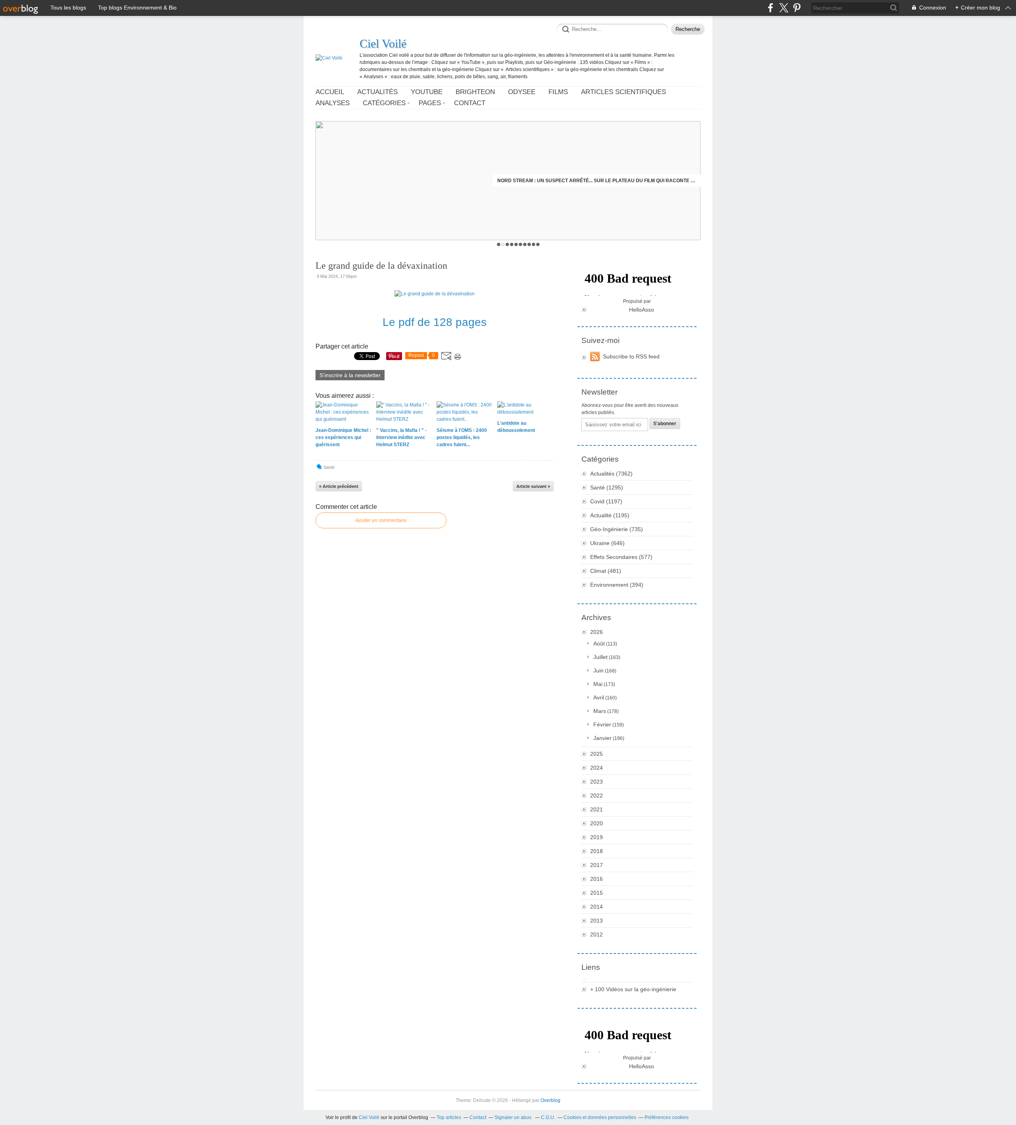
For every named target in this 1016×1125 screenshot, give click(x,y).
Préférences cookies (667, 1117)
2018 (596, 851)
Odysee (521, 92)
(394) (616, 585)
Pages (430, 103)
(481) (605, 571)
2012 (596, 934)
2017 (596, 865)
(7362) (611, 473)
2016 (596, 879)
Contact (469, 103)
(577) (621, 557)
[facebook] (770, 7)
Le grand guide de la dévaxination (381, 265)
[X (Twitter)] (784, 7)
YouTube (427, 92)
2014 (596, 906)
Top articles (449, 1117)
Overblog (550, 1100)
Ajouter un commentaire (381, 520)
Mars (599, 711)
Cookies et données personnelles (600, 1117)
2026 (596, 632)
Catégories (384, 103)
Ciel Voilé (383, 43)
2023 (596, 781)
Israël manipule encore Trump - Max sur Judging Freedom (617, 180)
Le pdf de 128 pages (435, 322)
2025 (596, 754)
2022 (596, 795)
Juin (598, 670)
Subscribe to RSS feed (631, 356)
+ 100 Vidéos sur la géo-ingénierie (633, 989)
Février (602, 724)
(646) (607, 543)
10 (538, 244)
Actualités (377, 92)
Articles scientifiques (623, 92)
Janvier (602, 738)
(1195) (609, 515)
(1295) (606, 487)
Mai (597, 684)
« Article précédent (338, 486)
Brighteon (475, 92)
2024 (596, 768)
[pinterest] (797, 7)
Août (599, 643)
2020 (596, 823)
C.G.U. (548, 1117)
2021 (596, 809)
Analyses (333, 103)
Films (558, 92)
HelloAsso (641, 309)
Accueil (330, 92)
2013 (596, 920)
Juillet (600, 657)
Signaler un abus (514, 1117)
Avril (598, 697)
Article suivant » (533, 486)
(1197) (606, 501)
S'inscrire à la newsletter (350, 375)
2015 (596, 893)
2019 (596, 837)
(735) (616, 529)
